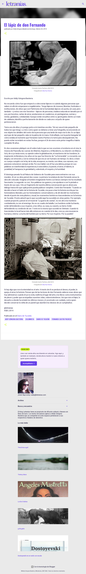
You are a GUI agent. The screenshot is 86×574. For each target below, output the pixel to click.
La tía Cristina (22, 501)
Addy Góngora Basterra (14, 319)
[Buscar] (83, 3)
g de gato (21, 529)
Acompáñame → (29, 363)
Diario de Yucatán (24, 316)
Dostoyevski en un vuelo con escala (30, 556)
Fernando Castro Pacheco (61, 319)
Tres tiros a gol (23, 447)
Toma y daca (22, 474)
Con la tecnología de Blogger (44, 567)
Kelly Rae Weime (47, 91)
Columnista (29, 319)
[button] (5, 33)
